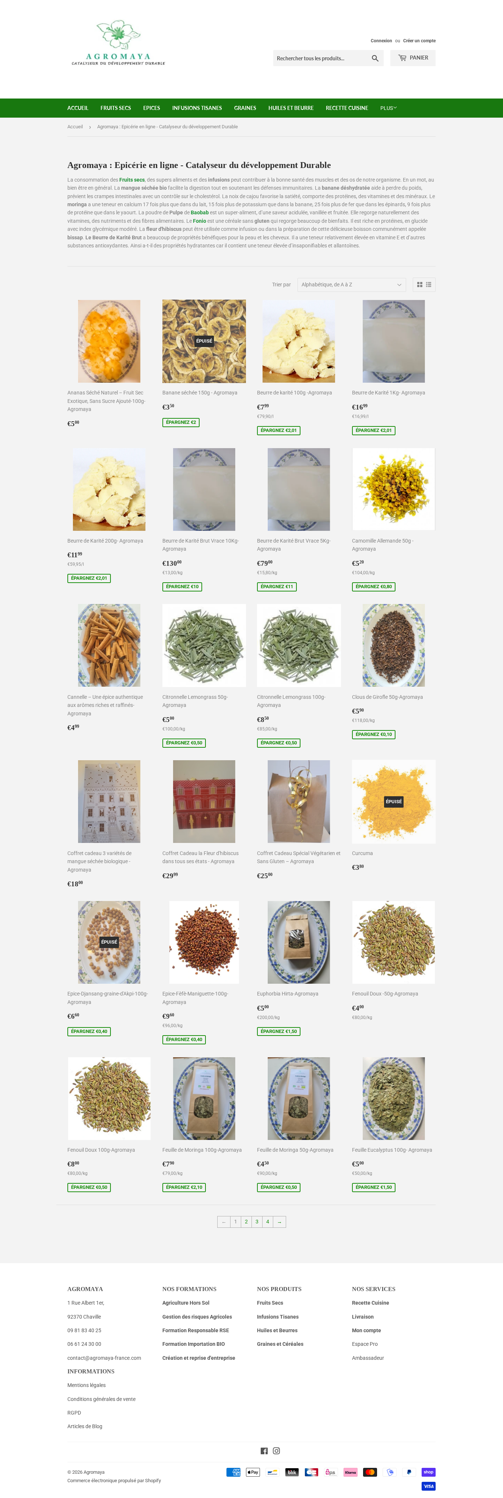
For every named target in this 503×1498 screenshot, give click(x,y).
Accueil (77, 108)
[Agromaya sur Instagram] (276, 1452)
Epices (151, 108)
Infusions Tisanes (197, 108)
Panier (418, 57)
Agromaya (94, 1472)
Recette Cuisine (347, 108)
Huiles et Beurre (291, 108)
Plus (386, 108)
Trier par (281, 284)
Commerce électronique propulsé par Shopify (114, 1480)
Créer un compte (419, 40)
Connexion (381, 40)
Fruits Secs (116, 108)
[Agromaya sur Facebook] (264, 1452)
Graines (245, 108)
